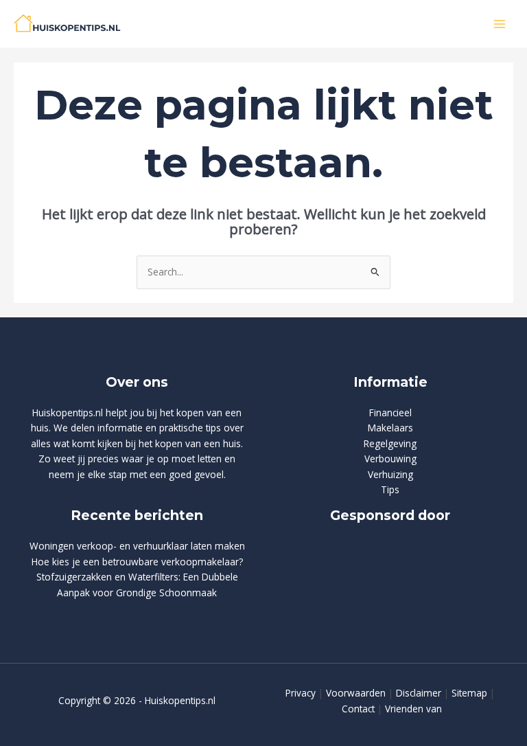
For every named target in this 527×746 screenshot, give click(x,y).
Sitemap (469, 692)
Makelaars (390, 427)
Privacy (300, 692)
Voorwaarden (356, 692)
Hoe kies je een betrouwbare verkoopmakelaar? (137, 561)
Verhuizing (390, 474)
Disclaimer (418, 692)
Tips (390, 489)
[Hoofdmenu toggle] (500, 24)
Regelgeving (390, 443)
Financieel (390, 412)
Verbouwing (390, 458)
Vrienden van (413, 708)
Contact (358, 708)
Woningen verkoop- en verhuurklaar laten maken (137, 545)
